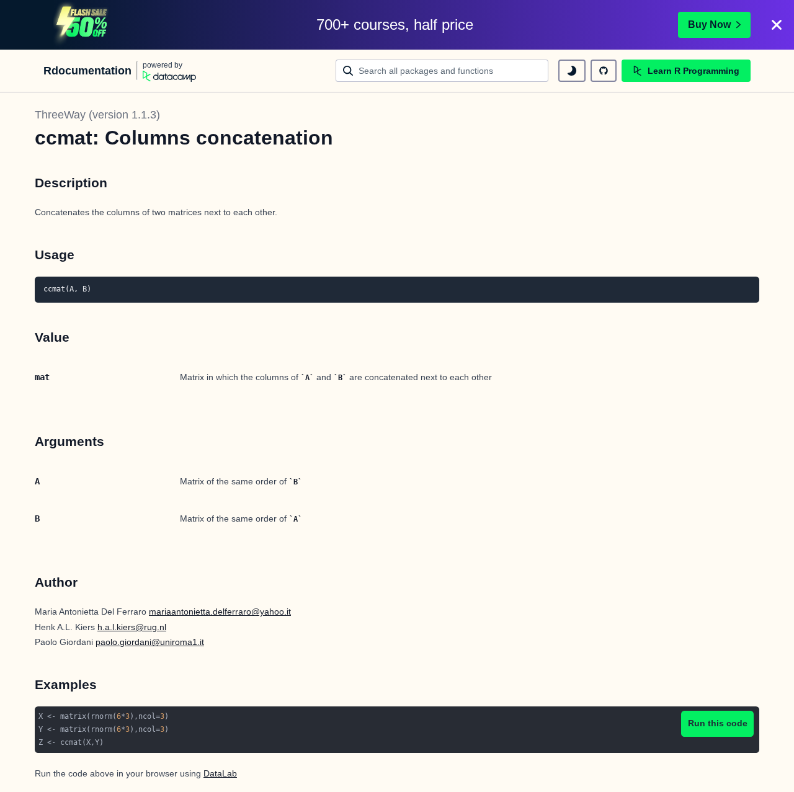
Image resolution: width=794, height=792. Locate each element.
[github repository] (604, 71)
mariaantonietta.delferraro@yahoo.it (220, 611)
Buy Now (709, 24)
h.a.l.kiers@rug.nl (131, 627)
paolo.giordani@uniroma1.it (150, 642)
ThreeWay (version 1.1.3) (97, 115)
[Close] (776, 24)
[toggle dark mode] (572, 71)
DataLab (220, 773)
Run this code (717, 723)
